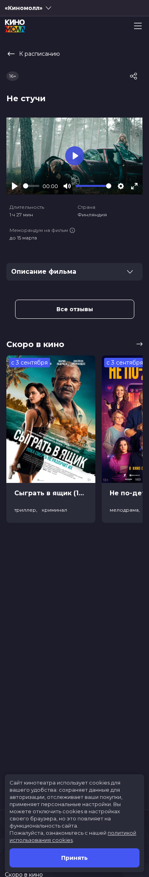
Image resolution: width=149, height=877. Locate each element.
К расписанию (39, 53)
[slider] (31, 186)
